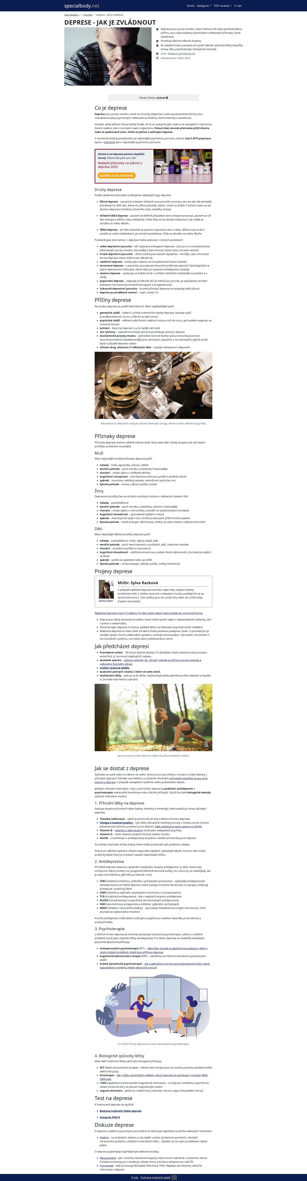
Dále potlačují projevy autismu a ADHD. (178, 826)
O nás (237, 6)
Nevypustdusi (108, 1158)
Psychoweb (107, 1165)
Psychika (87, 14)
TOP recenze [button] (222, 6)
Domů (190, 6)
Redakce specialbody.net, (182, 53)
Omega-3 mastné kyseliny (116, 822)
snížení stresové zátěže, (115, 668)
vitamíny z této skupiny (129, 830)
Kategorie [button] (203, 6)
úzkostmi (109, 142)
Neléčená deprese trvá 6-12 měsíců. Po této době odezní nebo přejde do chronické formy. (149, 613)
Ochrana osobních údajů (155, 1177)
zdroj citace (106, 600)
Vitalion (104, 1137)
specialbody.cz (71, 14)
